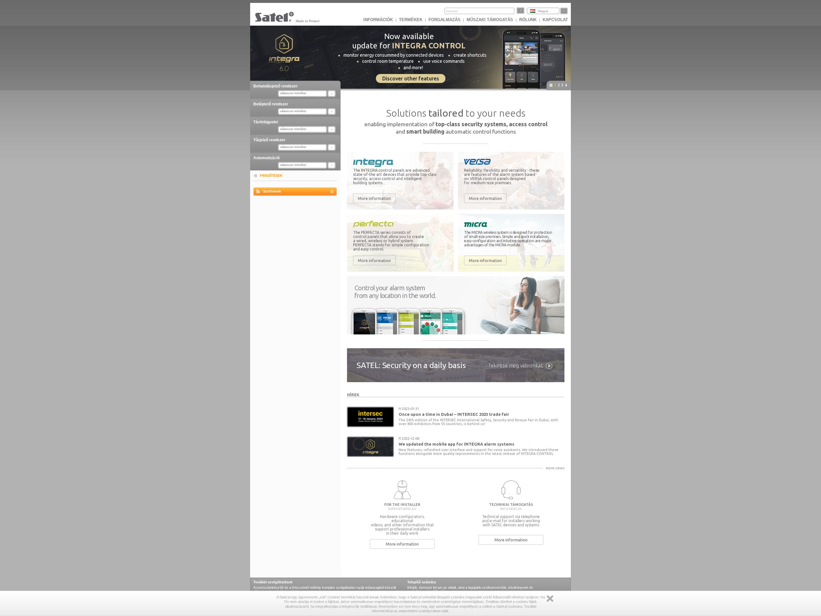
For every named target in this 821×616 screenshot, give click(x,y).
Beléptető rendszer (270, 104)
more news (555, 468)
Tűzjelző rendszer (269, 140)
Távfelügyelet (265, 122)
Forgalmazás (444, 19)
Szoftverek (272, 191)
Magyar (543, 11)
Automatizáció (266, 158)
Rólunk (528, 19)
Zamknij (550, 598)
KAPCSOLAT (555, 19)
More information (374, 198)
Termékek (410, 19)
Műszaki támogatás (490, 19)
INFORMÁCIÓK (378, 19)
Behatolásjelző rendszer (275, 86)
